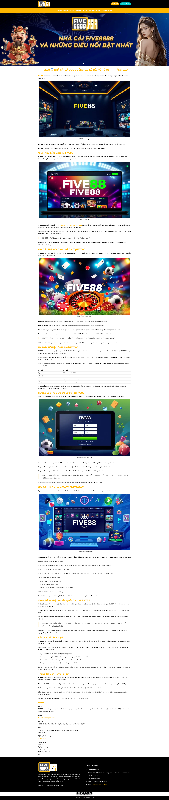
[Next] (163, 39)
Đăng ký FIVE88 (68, 10)
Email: (40, 715)
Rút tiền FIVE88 (94, 10)
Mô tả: (40, 706)
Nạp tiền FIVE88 (81, 10)
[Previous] (5, 39)
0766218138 (42, 738)
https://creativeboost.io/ (101, 784)
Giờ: (39, 727)
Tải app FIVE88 (107, 10)
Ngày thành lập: (43, 747)
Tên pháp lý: (42, 742)
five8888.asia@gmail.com (46, 718)
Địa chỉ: (40, 721)
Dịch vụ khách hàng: (44, 736)
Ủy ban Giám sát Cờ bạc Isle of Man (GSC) (69, 225)
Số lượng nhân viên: (44, 752)
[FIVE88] (44, 4)
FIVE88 (59, 10)
